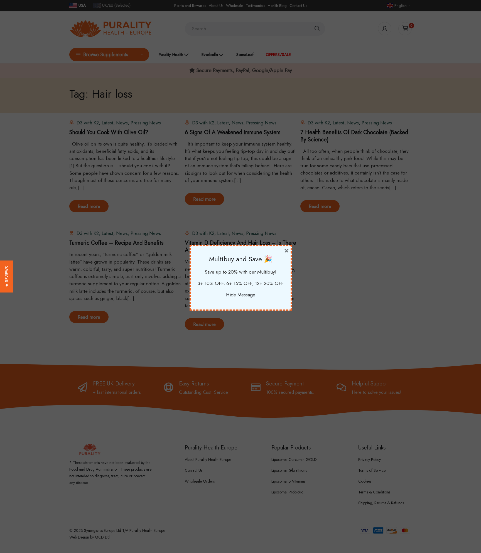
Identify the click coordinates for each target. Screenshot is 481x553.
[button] (6, 276)
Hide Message (240, 294)
